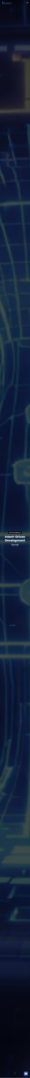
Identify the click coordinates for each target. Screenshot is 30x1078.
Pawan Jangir (15, 544)
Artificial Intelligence (15, 532)
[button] (27, 2)
